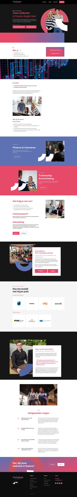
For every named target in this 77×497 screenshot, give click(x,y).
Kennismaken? (52, 464)
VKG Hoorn (32, 480)
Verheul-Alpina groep (33, 478)
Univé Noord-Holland (33, 481)
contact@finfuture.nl (58, 480)
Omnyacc (31, 483)
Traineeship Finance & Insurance (19, 26)
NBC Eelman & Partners (33, 486)
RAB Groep (32, 485)
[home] (17, 2)
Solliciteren (61, 464)
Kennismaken (46, 483)
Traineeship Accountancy (31, 26)
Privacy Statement (47, 485)
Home (45, 478)
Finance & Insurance (47, 480)
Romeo (31, 488)
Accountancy (46, 481)
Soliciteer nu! (16, 233)
